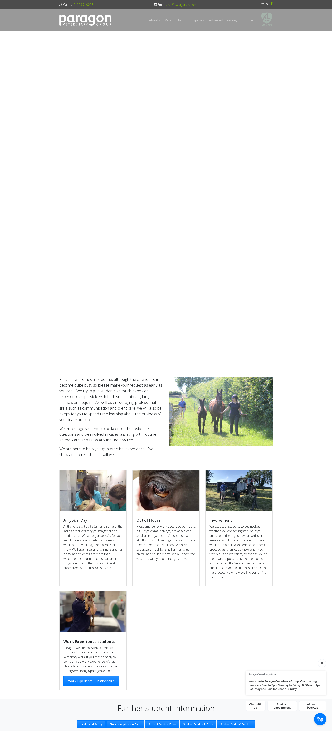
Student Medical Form (162, 724)
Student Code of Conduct (236, 724)
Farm (181, 20)
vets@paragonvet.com (181, 4)
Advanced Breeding (223, 20)
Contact (249, 20)
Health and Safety (91, 724)
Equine (197, 20)
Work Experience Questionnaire (91, 681)
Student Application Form (125, 724)
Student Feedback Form (198, 724)
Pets (168, 20)
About (153, 20)
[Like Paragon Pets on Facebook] (271, 4)
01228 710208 (83, 4)
